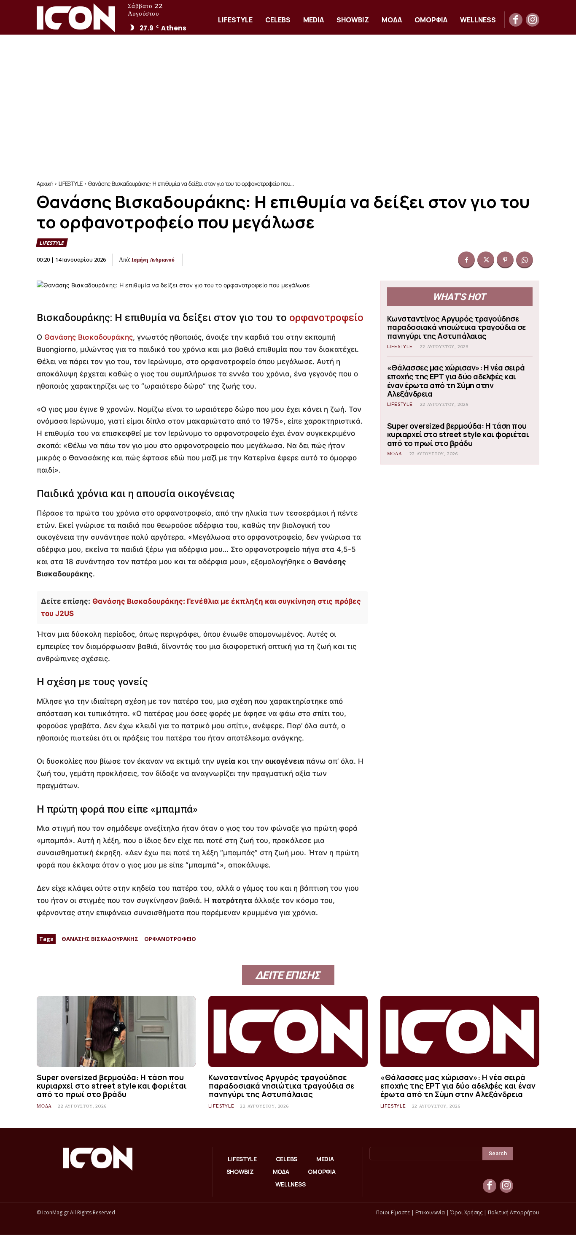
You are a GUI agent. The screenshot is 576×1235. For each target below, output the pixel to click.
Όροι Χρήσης (466, 1212)
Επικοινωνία (430, 1212)
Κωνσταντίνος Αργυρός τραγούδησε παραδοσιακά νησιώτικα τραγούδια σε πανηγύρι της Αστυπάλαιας (456, 327)
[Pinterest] (505, 259)
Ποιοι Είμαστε (393, 1212)
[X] (485, 259)
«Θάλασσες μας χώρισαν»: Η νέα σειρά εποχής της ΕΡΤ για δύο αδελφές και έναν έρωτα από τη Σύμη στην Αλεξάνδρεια (456, 380)
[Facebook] (515, 20)
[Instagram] (532, 20)
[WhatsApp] (524, 259)
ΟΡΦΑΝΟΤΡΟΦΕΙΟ (170, 939)
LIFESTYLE (71, 183)
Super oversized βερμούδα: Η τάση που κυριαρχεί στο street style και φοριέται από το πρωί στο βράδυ (458, 434)
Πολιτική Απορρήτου (513, 1212)
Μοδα (394, 454)
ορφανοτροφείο (326, 318)
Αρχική (45, 183)
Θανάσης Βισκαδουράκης (88, 337)
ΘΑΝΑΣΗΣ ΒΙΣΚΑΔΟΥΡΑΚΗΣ (100, 939)
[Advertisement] (288, 98)
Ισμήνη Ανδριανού (153, 259)
